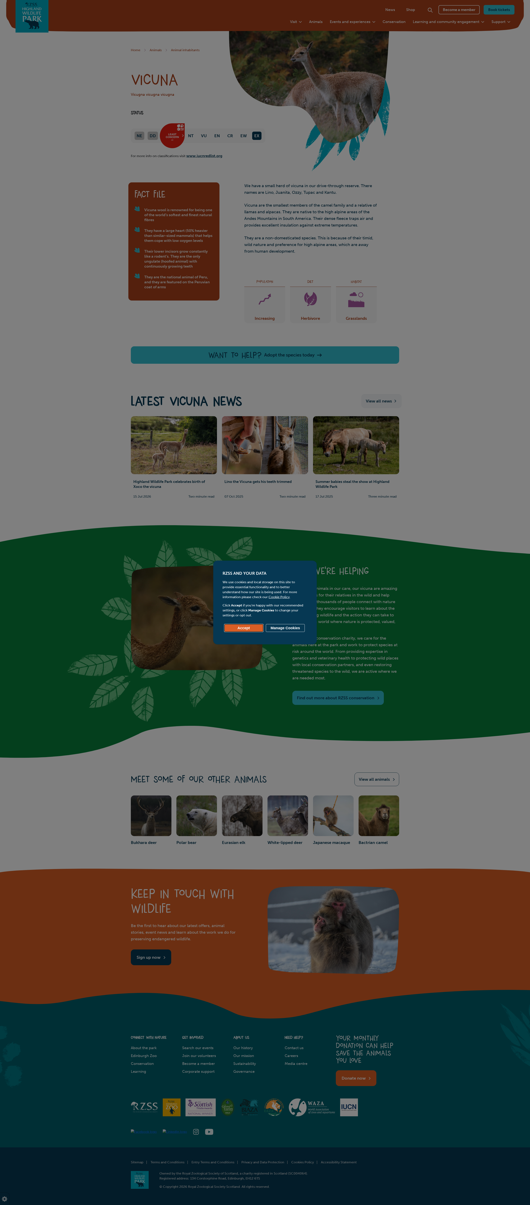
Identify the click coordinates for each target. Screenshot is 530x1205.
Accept (243, 628)
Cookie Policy (279, 597)
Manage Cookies (285, 628)
